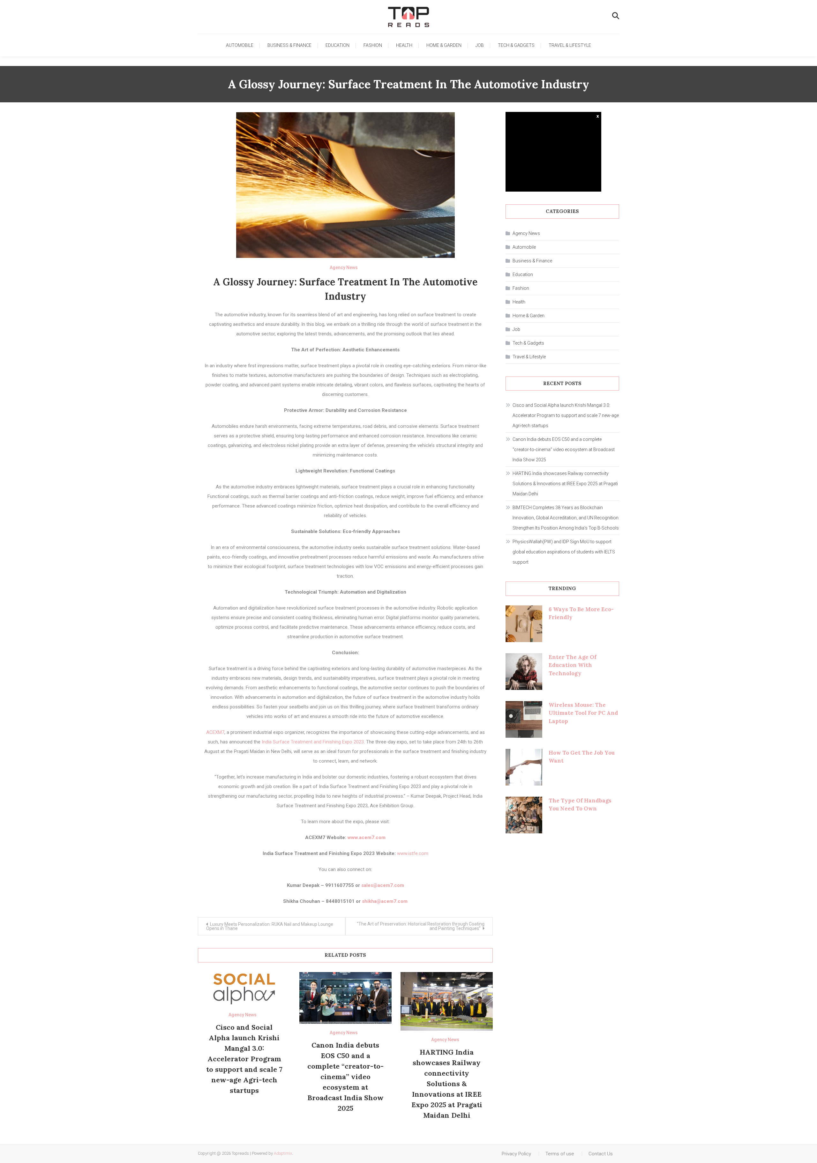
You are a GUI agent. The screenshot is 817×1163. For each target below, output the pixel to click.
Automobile (239, 45)
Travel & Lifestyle (570, 45)
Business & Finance (289, 45)
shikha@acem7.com (385, 901)
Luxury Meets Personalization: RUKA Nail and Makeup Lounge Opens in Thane (269, 926)
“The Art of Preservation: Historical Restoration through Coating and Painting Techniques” (420, 926)
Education (337, 45)
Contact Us (600, 1154)
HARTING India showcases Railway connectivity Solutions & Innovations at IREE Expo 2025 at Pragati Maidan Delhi (446, 1084)
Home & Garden (443, 45)
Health (404, 45)
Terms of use (559, 1154)
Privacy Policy (516, 1154)
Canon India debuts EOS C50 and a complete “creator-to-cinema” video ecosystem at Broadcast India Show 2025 (345, 1077)
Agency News (344, 267)
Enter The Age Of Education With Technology (572, 665)
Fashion (373, 45)
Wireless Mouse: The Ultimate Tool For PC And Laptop (583, 713)
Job (480, 45)
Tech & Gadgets (516, 45)
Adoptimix (283, 1153)
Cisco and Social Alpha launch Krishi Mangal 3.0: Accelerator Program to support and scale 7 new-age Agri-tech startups (244, 1059)
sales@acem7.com (382, 885)
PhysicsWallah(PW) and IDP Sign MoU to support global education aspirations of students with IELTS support (564, 552)
